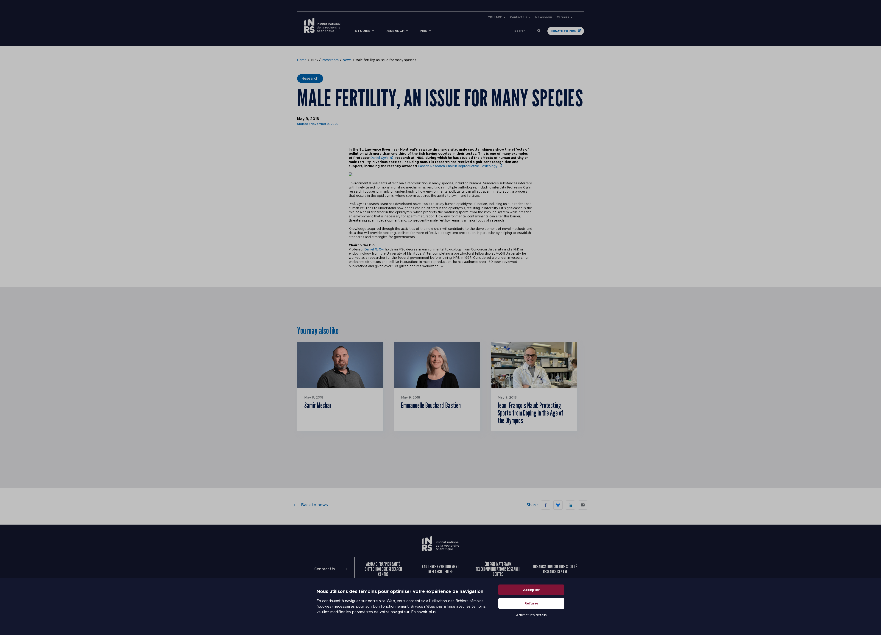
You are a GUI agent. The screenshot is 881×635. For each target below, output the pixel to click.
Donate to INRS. (563, 31)
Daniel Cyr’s (379, 158)
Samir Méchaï (317, 405)
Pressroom (330, 60)
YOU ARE (495, 17)
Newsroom (543, 17)
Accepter (531, 590)
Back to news (314, 505)
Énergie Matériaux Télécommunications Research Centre (498, 569)
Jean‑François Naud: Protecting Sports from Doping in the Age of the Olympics (530, 413)
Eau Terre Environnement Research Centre (440, 569)
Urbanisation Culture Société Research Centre (555, 569)
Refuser (531, 603)
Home (302, 60)
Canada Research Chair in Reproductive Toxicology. (458, 166)
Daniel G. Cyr (374, 249)
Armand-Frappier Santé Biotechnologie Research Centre (383, 569)
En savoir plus (423, 612)
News (347, 60)
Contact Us (518, 17)
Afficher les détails (531, 615)
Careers (563, 17)
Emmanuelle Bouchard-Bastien (431, 405)
